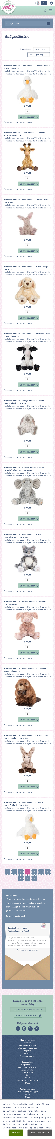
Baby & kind (27, 1072)
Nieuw (27, 1083)
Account (27, 1043)
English (27, 1051)
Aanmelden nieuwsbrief (26, 1015)
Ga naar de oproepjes (27, 950)
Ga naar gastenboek (15, 916)
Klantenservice (27, 1040)
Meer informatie (40, 1133)
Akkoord (16, 1133)
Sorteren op (40, 49)
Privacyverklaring (27, 1056)
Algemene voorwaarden (27, 1048)
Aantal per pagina (38, 55)
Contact (27, 1053)
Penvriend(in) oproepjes (27, 1092)
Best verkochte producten (27, 1080)
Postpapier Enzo (27, 1065)
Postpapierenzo (27, 1089)
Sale (27, 1075)
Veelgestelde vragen (27, 1045)
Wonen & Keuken (27, 1070)
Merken (27, 1078)
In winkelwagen (27, 117)
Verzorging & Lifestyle (27, 1067)
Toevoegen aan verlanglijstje (19, 122)
